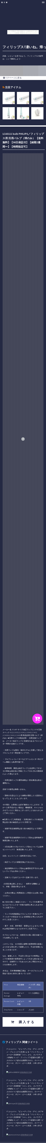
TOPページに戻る (13, 77)
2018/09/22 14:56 (24, 1103)
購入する (25, 1022)
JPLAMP (31, 1010)
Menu (42, 2)
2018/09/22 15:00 (26, 1072)
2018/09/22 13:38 (27, 1135)
